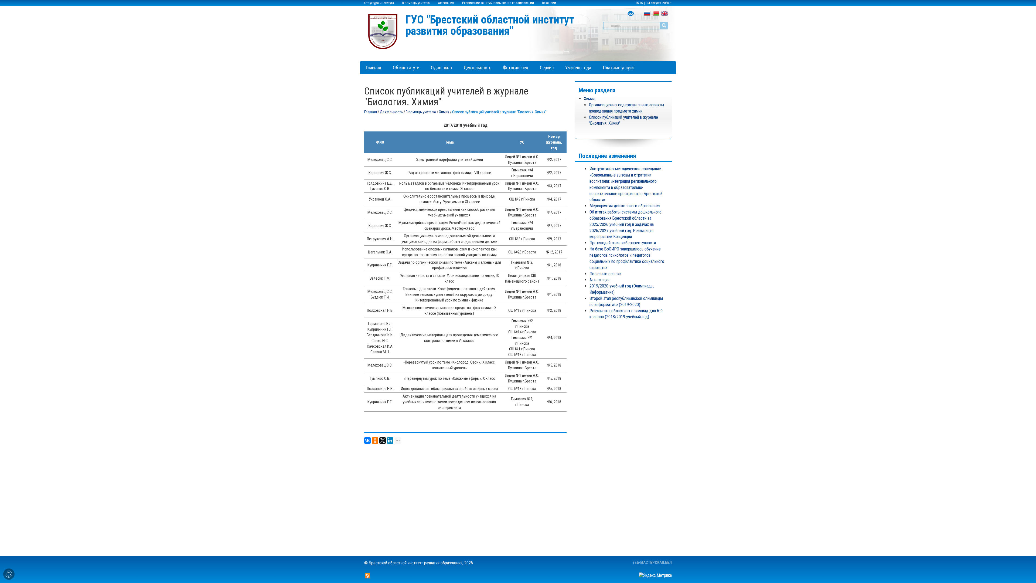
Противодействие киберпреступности (622, 242)
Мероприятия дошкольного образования (624, 205)
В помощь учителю (416, 3)
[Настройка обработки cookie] (9, 574)
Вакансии (549, 3)
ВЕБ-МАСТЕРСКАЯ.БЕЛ (652, 562)
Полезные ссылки (605, 273)
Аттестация (446, 3)
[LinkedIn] (390, 440)
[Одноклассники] (375, 440)
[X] (382, 440)
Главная (370, 112)
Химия (444, 112)
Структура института (379, 3)
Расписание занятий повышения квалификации (498, 3)
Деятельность (391, 112)
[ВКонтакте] (367, 440)
